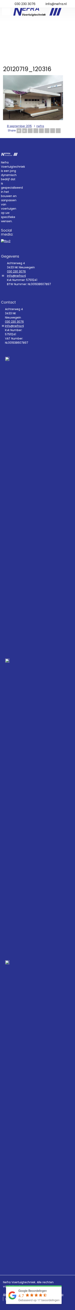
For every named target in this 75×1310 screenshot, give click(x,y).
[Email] (19, 130)
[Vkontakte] (58, 130)
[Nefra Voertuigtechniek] (37, 11)
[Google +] (35, 130)
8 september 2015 (19, 126)
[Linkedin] (52, 130)
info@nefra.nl (56, 4)
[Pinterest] (41, 130)
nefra (40, 126)
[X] (24, 130)
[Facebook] (30, 130)
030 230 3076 (25, 4)
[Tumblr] (47, 130)
